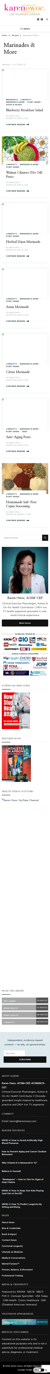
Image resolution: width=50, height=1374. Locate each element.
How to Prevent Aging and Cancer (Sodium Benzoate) (24, 1153)
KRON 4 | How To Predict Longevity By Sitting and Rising (22, 1205)
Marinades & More (15, 102)
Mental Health (20, 1168)
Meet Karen (25, 623)
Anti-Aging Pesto (18, 437)
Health (13, 1187)
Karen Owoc (14, 116)
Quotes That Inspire (38, 1168)
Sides (24, 431)
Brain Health (8, 1137)
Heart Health (22, 1137)
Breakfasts (12, 100)
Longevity (26, 100)
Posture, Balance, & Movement (17, 1269)
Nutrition (42, 1148)
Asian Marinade (17, 307)
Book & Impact (9, 1234)
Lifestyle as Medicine (12, 1252)
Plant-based (34, 102)
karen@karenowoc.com (22, 1121)
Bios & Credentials (11, 1228)
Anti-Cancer (30, 1148)
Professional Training (12, 1275)
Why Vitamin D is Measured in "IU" (19, 1162)
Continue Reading (15, 125)
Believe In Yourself (11, 1171)
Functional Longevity (12, 1246)
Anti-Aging (17, 1148)
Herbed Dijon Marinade (23, 241)
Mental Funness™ (10, 1263)
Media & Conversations (13, 1258)
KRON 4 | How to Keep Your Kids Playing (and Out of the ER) (23, 1192)
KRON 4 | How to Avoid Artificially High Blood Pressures (22, 1141)
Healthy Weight (38, 1198)
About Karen (8, 1222)
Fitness (5, 1187)
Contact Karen (9, 1240)
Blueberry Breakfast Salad (24, 110)
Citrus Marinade (18, 372)
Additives (6, 1148)
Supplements (30, 1159)
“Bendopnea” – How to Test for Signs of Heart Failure (22, 1180)
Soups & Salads (14, 105)
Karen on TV (35, 1137)
